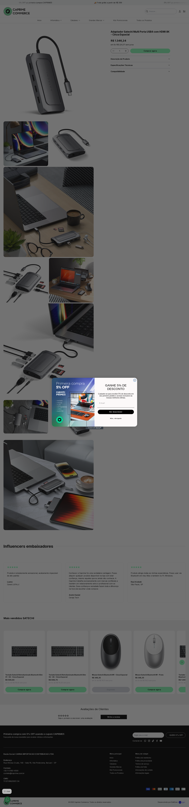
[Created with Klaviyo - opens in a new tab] (94, 428)
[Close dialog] (134, 380)
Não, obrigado (116, 418)
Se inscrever (115, 412)
